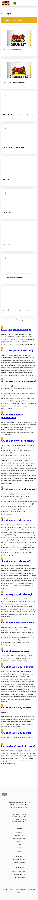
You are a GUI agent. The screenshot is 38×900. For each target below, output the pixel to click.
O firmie (19, 832)
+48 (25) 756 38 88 (20, 814)
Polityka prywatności (20, 889)
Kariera (19, 841)
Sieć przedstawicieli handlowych (24, 2)
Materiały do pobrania (19, 859)
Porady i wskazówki (19, 877)
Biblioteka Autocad (19, 874)
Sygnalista (19, 847)
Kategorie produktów (14, 20)
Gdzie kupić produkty (24, 3)
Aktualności (19, 835)
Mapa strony (32, 889)
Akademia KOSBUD (19, 862)
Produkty (19, 856)
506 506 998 (22, 816)
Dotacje (19, 844)
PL (28, 3)
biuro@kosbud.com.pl (19, 821)
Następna (21, 320)
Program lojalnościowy (19, 871)
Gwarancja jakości (19, 838)
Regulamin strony (7, 889)
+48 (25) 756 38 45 (20, 819)
